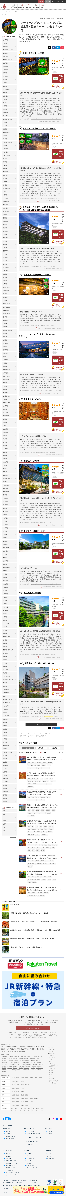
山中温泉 (5, 442)
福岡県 (12, 1109)
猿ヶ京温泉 (5, 257)
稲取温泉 (5, 495)
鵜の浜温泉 (5, 412)
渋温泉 (4, 356)
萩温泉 (4, 696)
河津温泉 (5, 508)
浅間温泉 (5, 340)
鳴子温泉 (5, 102)
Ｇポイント (51, 1055)
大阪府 (22, 1098)
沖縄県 (42, 1109)
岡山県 (22, 1101)
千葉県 (17, 1084)
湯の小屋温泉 (6, 267)
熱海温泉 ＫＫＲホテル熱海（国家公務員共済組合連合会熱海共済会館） (40, 208)
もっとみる (13, 837)
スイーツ (30, 866)
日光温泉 (5, 228)
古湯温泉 (5, 732)
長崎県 (21, 1109)
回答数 (32, 752)
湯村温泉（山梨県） (8, 330)
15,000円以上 (31, 815)
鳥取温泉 (5, 666)
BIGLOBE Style (30, 1165)
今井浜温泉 (5, 498)
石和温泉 (5, 317)
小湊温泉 (5, 280)
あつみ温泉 (5, 148)
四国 (41, 826)
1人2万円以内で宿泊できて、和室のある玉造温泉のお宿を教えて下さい (47, 119)
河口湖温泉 (5, 320)
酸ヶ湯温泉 (5, 76)
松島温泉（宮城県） (8, 119)
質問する (48, 1)
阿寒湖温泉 (5, 53)
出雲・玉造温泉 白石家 (33, 53)
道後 (29, 829)
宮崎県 (33, 1109)
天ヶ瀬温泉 (5, 781)
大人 (4, 834)
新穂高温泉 (5, 541)
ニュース (28, 1161)
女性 (4, 814)
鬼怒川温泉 (5, 208)
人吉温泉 (5, 762)
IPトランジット (9, 1170)
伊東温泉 (5, 472)
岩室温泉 (5, 409)
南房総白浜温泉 (6, 287)
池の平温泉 (5, 406)
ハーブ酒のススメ (53, 1083)
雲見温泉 (5, 514)
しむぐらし (50, 1134)
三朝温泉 (5, 659)
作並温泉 (5, 109)
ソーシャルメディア (31, 1168)
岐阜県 (17, 1095)
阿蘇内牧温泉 (6, 745)
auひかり (8, 1134)
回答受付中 (41, 748)
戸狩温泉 (5, 366)
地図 (55, 71)
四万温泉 (5, 244)
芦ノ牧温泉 (5, 181)
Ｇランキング (52, 1057)
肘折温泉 (5, 168)
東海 (33, 797)
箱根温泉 (5, 293)
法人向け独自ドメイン (11, 1175)
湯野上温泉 (5, 204)
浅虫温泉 (5, 79)
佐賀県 (16, 1109)
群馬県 (17, 1081)
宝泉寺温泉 (5, 791)
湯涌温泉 (5, 455)
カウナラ (51, 1074)
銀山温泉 (5, 139)
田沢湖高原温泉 (6, 132)
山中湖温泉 (5, 326)
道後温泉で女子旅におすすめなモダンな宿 (41, 522)
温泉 (42, 829)
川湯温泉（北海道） (8, 59)
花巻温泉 (5, 99)
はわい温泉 (5, 669)
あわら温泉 (5, 462)
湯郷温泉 (5, 686)
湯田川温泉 (5, 172)
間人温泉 (5, 600)
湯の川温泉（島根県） (8, 679)
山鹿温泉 (5, 772)
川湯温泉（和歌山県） (8, 650)
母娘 (4, 827)
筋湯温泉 (5, 785)
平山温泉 (5, 768)
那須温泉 (5, 224)
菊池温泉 (5, 748)
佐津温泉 (5, 630)
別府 (46, 845)
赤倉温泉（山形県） (8, 142)
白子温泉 (5, 284)
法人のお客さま (7, 1151)
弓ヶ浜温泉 (5, 528)
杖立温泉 (5, 758)
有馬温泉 (5, 617)
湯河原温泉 (5, 297)
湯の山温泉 (5, 580)
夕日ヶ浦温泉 (6, 607)
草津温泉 (5, 234)
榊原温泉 (5, 574)
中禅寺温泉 (5, 221)
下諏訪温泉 (5, 359)
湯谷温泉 (5, 564)
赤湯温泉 (5, 145)
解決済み (55, 748)
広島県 (26, 1101)
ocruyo (50, 1061)
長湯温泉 (5, 788)
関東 (34, 813)
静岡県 (37, 797)
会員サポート (50, 1158)
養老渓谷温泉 (6, 290)
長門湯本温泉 (6, 692)
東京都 (22, 1084)
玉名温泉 (5, 755)
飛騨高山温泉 (6, 547)
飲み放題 (48, 810)
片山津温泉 (5, 448)
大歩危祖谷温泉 (6, 702)
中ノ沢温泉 (5, 198)
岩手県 (22, 1078)
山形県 (35, 1078)
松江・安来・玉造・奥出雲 (34, 765)
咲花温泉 (5, 419)
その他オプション (30, 1144)
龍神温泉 (5, 656)
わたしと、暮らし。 (53, 1065)
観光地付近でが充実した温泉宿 (42, 325)
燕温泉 (4, 425)
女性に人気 (30, 786)
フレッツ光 (8, 1158)
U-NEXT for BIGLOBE (32, 1142)
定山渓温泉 (5, 40)
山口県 (31, 1101)
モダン (44, 831)
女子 (4, 830)
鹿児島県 (37, 1109)
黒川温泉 (5, 742)
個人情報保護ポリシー (8, 1183)
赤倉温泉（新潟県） (8, 402)
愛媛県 (45, 826)
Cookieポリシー (34, 1183)
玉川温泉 (5, 125)
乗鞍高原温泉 (6, 373)
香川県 (17, 1105)
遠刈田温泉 (5, 112)
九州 (37, 845)
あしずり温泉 (6, 715)
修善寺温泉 (5, 475)
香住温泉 (5, 627)
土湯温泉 (5, 195)
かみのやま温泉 (6, 155)
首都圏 (42, 810)
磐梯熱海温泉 (6, 201)
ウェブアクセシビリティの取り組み (30, 1180)
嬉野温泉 (5, 725)
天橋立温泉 (5, 587)
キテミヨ (51, 1066)
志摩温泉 (5, 570)
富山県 (13, 1091)
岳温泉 (4, 191)
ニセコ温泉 (5, 69)
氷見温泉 (5, 435)
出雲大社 (50, 762)
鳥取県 (13, 1101)
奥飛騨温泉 (5, 544)
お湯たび (51, 1063)
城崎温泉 (5, 613)
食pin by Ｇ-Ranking (53, 1082)
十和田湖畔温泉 (6, 89)
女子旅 (49, 765)
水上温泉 (5, 264)
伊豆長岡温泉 (6, 491)
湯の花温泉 (5, 610)
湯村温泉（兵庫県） (8, 636)
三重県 (26, 1095)
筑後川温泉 (5, 719)
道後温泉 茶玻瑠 (31, 461)
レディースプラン (32, 768)
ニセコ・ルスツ (31, 863)
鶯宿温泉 (5, 92)
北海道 (37, 860)
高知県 (26, 1105)
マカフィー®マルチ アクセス (13, 1172)
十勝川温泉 (5, 46)
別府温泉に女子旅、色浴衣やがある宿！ (44, 716)
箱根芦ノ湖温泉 (6, 303)
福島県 (40, 1078)
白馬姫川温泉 (6, 379)
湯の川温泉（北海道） (8, 49)
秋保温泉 (5, 106)
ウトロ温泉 (5, 56)
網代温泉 (5, 481)
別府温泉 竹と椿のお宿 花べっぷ (40, 663)
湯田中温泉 (5, 392)
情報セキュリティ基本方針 (25, 1185)
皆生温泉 (5, 663)
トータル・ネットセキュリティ (33, 1138)
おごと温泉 (5, 584)
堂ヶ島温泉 (5, 524)
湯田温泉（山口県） (8, 699)
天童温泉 (5, 162)
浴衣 (53, 847)
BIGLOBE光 (9, 1131)
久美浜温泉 (5, 594)
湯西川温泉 (5, 231)
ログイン (62, 1)
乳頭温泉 (5, 122)
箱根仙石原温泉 (6, 313)
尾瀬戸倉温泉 (6, 251)
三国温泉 (5, 465)
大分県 (41, 845)
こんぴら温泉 (6, 706)
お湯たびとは (52, 1049)
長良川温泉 (5, 551)
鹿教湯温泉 (5, 350)
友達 (4, 810)
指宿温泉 (5, 798)
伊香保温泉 (5, 237)
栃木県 (51, 778)
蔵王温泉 (5, 135)
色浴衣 (37, 850)
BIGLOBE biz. (9, 1154)
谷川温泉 (5, 261)
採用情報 (28, 1163)
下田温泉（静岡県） (8, 478)
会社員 (4, 824)
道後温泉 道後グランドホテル (37, 275)
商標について (37, 1185)
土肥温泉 (5, 521)
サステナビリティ (30, 1158)
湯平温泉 (5, 795)
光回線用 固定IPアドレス (12, 1163)
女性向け (39, 863)
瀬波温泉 (5, 422)
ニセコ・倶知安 (49, 860)
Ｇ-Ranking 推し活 (53, 1080)
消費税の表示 (15, 1180)
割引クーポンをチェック (59, 86)
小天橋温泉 (5, 597)
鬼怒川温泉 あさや (32, 399)
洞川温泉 (5, 640)
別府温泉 (5, 775)
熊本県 (25, 1109)
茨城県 (22, 1081)
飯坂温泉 (5, 185)
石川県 (17, 1091)
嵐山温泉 (5, 590)
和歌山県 (36, 1098)
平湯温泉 (5, 537)
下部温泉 (5, 323)
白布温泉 (5, 158)
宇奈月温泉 (5, 432)
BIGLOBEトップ (7, 1188)
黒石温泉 (5, 86)
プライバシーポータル (22, 1183)
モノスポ (51, 1070)
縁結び (39, 768)
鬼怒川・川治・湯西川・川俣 (34, 781)
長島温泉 (5, 577)
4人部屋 (49, 783)
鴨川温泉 (5, 277)
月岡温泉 (5, 399)
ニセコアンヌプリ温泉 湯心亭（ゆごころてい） (41, 335)
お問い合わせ (6, 1180)
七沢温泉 (5, 300)
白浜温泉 (5, 643)
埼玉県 (13, 1084)
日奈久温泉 (5, 765)
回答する (41, 1)
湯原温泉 (5, 683)
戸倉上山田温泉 (6, 369)
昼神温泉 (5, 383)
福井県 (22, 1091)
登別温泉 (5, 43)
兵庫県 (26, 1098)
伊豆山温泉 (5, 488)
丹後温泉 (5, 603)
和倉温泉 (5, 439)
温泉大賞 (49, 1131)
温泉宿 (34, 783)
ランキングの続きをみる (41, 724)
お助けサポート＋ (30, 1131)
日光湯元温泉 (6, 211)
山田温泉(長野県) (7, 396)
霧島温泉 (5, 801)
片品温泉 (5, 254)
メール (49, 1156)
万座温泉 (5, 241)
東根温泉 (5, 165)
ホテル (46, 829)
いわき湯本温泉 (6, 188)
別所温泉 (5, 386)
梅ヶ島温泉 (5, 504)
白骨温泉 (5, 336)
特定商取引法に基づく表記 (10, 1185)
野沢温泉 (5, 333)
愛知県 (22, 1095)
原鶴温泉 (5, 722)
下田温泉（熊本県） (8, 752)
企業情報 (26, 1151)
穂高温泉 (5, 389)
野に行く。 (51, 1072)
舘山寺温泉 (5, 511)
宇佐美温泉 (5, 501)
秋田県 (31, 1078)
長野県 (17, 1088)
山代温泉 (5, 452)
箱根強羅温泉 (6, 310)
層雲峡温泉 (5, 63)
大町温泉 (5, 346)
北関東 (46, 778)
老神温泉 (5, 247)
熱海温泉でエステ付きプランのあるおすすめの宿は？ (43, 266)
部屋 (29, 850)
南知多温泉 (5, 561)
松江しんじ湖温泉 (7, 676)
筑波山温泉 (5, 270)
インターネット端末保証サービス (33, 1134)
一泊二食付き (31, 834)
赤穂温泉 (5, 620)
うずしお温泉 (6, 623)
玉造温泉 (5, 673)
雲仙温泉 (5, 735)
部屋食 (53, 810)
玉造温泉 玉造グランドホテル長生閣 (39, 128)
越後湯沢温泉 (6, 416)
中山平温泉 (5, 115)
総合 (45, 752)
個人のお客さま (7, 1125)
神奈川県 (27, 1084)
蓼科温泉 (5, 363)
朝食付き (50, 831)
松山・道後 (51, 826)
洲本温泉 (5, 633)
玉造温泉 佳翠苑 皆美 (34, 531)
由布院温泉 (5, 778)
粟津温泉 (5, 445)
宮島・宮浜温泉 (6, 689)
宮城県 (26, 1078)
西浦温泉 (5, 557)
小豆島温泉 (5, 709)
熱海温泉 (5, 468)
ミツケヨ (51, 1076)
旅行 (33, 850)
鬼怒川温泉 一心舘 (32, 593)
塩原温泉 (5, 214)
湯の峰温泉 (5, 653)
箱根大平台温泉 (6, 307)
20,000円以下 (46, 768)
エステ (48, 797)
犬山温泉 (5, 554)
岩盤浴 (48, 813)
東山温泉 (5, 178)
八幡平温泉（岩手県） (8, 96)
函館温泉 (5, 73)
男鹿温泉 (5, 129)
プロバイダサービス (11, 1161)
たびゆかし (51, 1078)
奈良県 (31, 1098)
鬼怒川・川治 (46, 781)
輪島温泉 (5, 458)
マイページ (56, 1)
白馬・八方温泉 (6, 376)
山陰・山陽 (38, 762)
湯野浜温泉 (5, 175)
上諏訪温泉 (5, 353)
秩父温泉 (5, 274)
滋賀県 (13, 1098)
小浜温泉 (5, 739)
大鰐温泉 (5, 82)
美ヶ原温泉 (5, 343)
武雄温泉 (5, 729)
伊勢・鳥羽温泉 (6, 567)
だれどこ (51, 1059)
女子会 (49, 879)
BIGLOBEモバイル (10, 1136)
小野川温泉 (5, 152)
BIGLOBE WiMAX (10, 1138)
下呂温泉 (5, 534)
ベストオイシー (52, 1068)
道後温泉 (5, 712)
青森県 (17, 1078)
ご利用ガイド (52, 1051)
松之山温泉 (5, 429)
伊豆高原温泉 (6, 485)
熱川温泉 (5, 531)
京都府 (17, 1098)
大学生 (4, 820)
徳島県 (13, 1105)
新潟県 (22, 1088)
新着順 (27, 752)
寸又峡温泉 (5, 518)
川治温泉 (5, 218)
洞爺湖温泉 (5, 66)
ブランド (28, 1156)
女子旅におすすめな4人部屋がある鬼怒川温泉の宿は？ (43, 452)
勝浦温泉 (5, 646)
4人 (3, 817)
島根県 (44, 762)
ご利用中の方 (49, 1151)
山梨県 (13, 1088)
